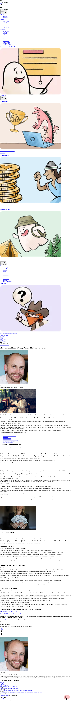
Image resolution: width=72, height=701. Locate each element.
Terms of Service (24, 692)
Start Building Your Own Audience (9, 441)
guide (5, 619)
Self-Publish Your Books (7, 439)
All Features (2, 688)
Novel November (16, 690)
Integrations (2, 684)
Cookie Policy (34, 692)
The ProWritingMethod (29, 690)
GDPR (38, 692)
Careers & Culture (7, 692)
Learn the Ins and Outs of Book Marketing (10, 440)
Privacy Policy (29, 692)
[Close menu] (6, 13)
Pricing (1, 337)
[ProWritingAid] (36, 1)
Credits (4, 690)
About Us (2, 692)
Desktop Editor (13, 686)
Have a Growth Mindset (7, 438)
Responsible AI (22, 690)
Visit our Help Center (4, 695)
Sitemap (41, 692)
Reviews (2, 336)
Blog (6, 690)
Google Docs (2, 686)
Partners (11, 692)
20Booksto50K (5, 437)
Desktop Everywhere (4, 685)
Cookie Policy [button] (37, 698)
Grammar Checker (8, 688)
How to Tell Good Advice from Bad (9, 436)
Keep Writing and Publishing (8, 442)
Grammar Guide (10, 690)
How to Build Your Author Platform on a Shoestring (12, 613)
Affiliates (15, 692)
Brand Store (19, 692)
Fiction (8, 345)
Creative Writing (3, 345)
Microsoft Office (8, 686)
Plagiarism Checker (14, 688)
